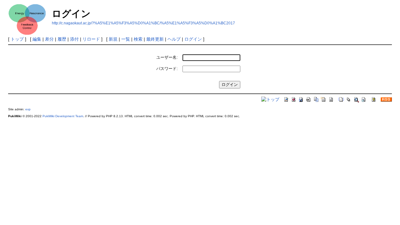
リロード (91, 39)
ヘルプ (174, 39)
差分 (49, 39)
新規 (113, 39)
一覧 (125, 39)
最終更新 (155, 39)
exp (28, 109)
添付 (74, 39)
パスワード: (167, 68)
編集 (36, 39)
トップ (17, 39)
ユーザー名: (167, 57)
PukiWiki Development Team (62, 116)
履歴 (62, 39)
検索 (138, 39)
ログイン (193, 39)
